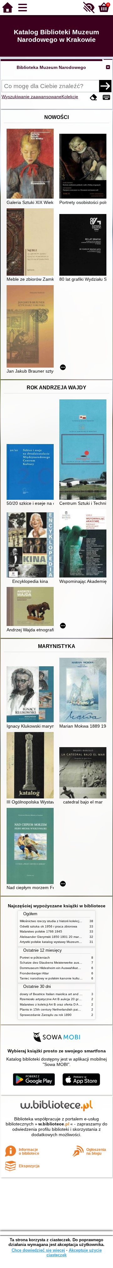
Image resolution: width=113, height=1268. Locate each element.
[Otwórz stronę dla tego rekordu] (32, 164)
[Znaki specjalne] (106, 97)
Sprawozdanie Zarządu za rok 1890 (46, 1015)
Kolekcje (70, 96)
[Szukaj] (105, 86)
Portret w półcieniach (35, 957)
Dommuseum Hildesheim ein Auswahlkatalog (52, 968)
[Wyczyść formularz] (94, 97)
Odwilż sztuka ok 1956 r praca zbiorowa (48, 926)
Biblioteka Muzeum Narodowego (51, 67)
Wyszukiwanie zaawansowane (32, 96)
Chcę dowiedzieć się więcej (38, 1250)
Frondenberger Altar (34, 973)
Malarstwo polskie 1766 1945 (41, 931)
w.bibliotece (53, 1123)
